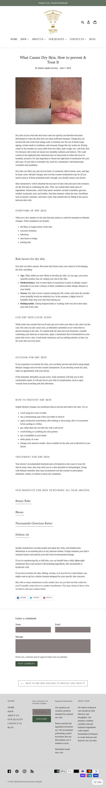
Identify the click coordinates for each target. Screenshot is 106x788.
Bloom (19, 512)
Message (19, 637)
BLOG (11, 727)
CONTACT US (15, 723)
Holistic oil (22, 534)
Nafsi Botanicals (20, 782)
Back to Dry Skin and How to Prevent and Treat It (55, 683)
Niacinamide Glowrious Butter (34, 523)
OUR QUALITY (15, 719)
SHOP (10, 711)
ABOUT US (13, 715)
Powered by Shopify (34, 782)
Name (18, 624)
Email (57, 624)
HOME (11, 707)
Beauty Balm (23, 501)
